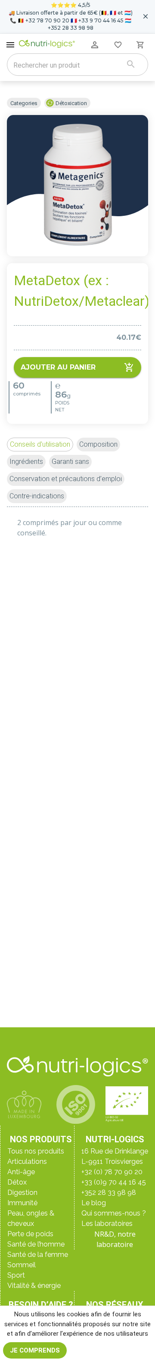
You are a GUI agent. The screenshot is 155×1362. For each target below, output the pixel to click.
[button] (40, 444)
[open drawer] (10, 44)
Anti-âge (21, 1172)
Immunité (22, 1203)
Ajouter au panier (58, 367)
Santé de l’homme (36, 1244)
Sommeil (21, 1265)
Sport (16, 1275)
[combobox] (66, 65)
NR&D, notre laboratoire (115, 1239)
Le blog (93, 1203)
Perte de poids (30, 1234)
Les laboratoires (107, 1223)
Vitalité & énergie (34, 1285)
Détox (17, 1182)
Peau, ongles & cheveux (30, 1218)
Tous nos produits (35, 1151)
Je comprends (35, 1350)
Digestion (22, 1192)
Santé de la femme (37, 1254)
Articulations (27, 1161)
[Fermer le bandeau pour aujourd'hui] (146, 16)
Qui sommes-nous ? (113, 1213)
